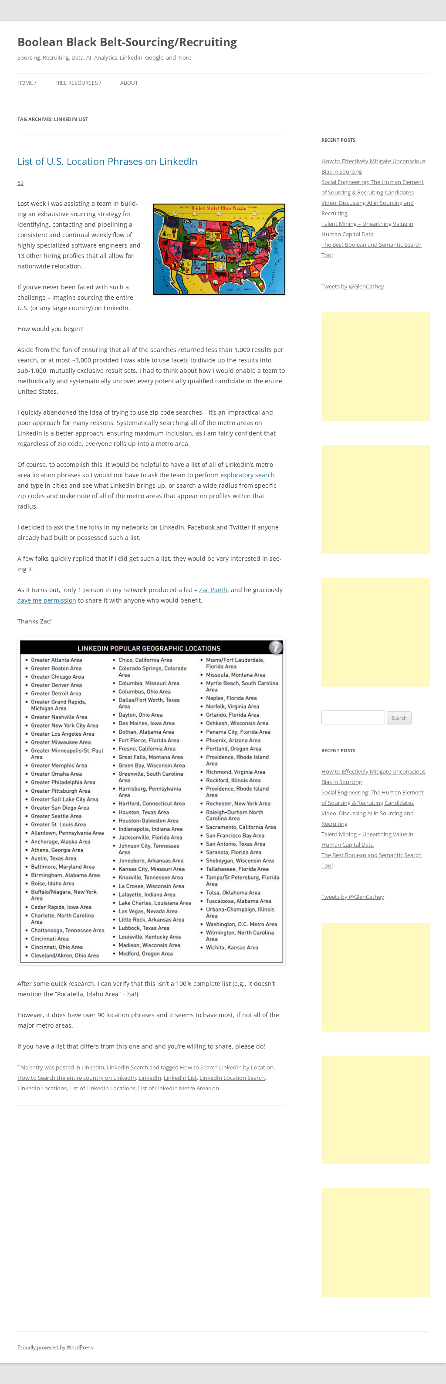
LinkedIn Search (127, 1067)
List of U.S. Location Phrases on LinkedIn (107, 161)
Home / (26, 83)
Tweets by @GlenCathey (352, 286)
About (129, 83)
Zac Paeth (213, 590)
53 (20, 183)
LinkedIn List (180, 1078)
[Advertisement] (375, 366)
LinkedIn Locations (42, 1088)
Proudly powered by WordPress (55, 1347)
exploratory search (247, 475)
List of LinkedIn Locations (102, 1088)
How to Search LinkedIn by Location (227, 1067)
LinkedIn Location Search (232, 1078)
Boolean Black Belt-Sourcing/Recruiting (127, 42)
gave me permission (46, 600)
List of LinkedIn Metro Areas (174, 1088)
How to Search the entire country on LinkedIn (76, 1078)
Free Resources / (78, 83)
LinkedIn (92, 1067)
